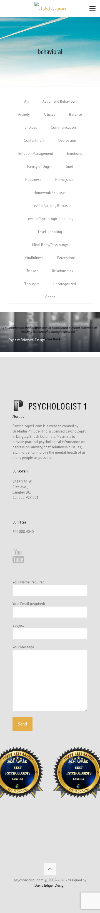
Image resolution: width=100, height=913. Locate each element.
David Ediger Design (50, 885)
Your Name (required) (29, 582)
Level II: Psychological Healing (50, 218)
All (26, 101)
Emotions (74, 153)
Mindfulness (33, 258)
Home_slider (65, 179)
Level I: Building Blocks (50, 205)
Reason (32, 271)
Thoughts (31, 284)
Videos (50, 297)
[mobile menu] (92, 8)
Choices (30, 127)
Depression (67, 140)
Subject (18, 625)
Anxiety (24, 114)
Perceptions (66, 258)
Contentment (34, 140)
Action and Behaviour (59, 101)
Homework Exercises (50, 192)
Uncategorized (64, 284)
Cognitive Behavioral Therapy (26, 340)
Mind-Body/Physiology (50, 244)
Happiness (33, 179)
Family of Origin (39, 166)
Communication (63, 127)
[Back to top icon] (50, 869)
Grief (69, 166)
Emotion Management (35, 153)
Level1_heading (50, 231)
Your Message (23, 647)
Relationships (62, 271)
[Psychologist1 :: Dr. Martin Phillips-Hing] (50, 8)
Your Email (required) (28, 603)
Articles (49, 114)
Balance (75, 114)
